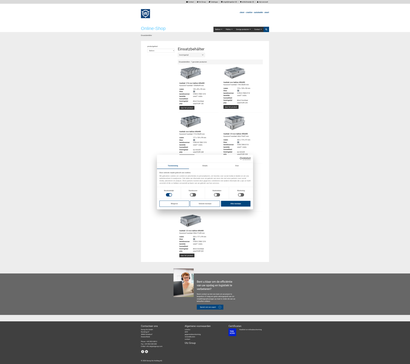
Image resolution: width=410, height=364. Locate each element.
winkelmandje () (247, 2)
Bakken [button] (217, 29)
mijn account (263, 2)
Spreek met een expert (208, 307)
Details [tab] (205, 166)
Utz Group (202, 2)
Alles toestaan (235, 204)
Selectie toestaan (205, 204)
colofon (187, 330)
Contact (191, 2)
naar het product (187, 108)
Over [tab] (237, 166)
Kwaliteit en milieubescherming (250, 330)
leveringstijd (184, 55)
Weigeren (174, 204)
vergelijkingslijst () (230, 2)
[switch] (193, 194)
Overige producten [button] (242, 29)
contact (187, 339)
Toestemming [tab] (173, 166)
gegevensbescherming (193, 334)
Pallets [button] (228, 29)
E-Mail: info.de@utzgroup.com (151, 346)
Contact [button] (257, 29)
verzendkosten (190, 337)
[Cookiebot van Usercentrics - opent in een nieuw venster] (241, 158)
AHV (186, 332)
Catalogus (214, 2)
